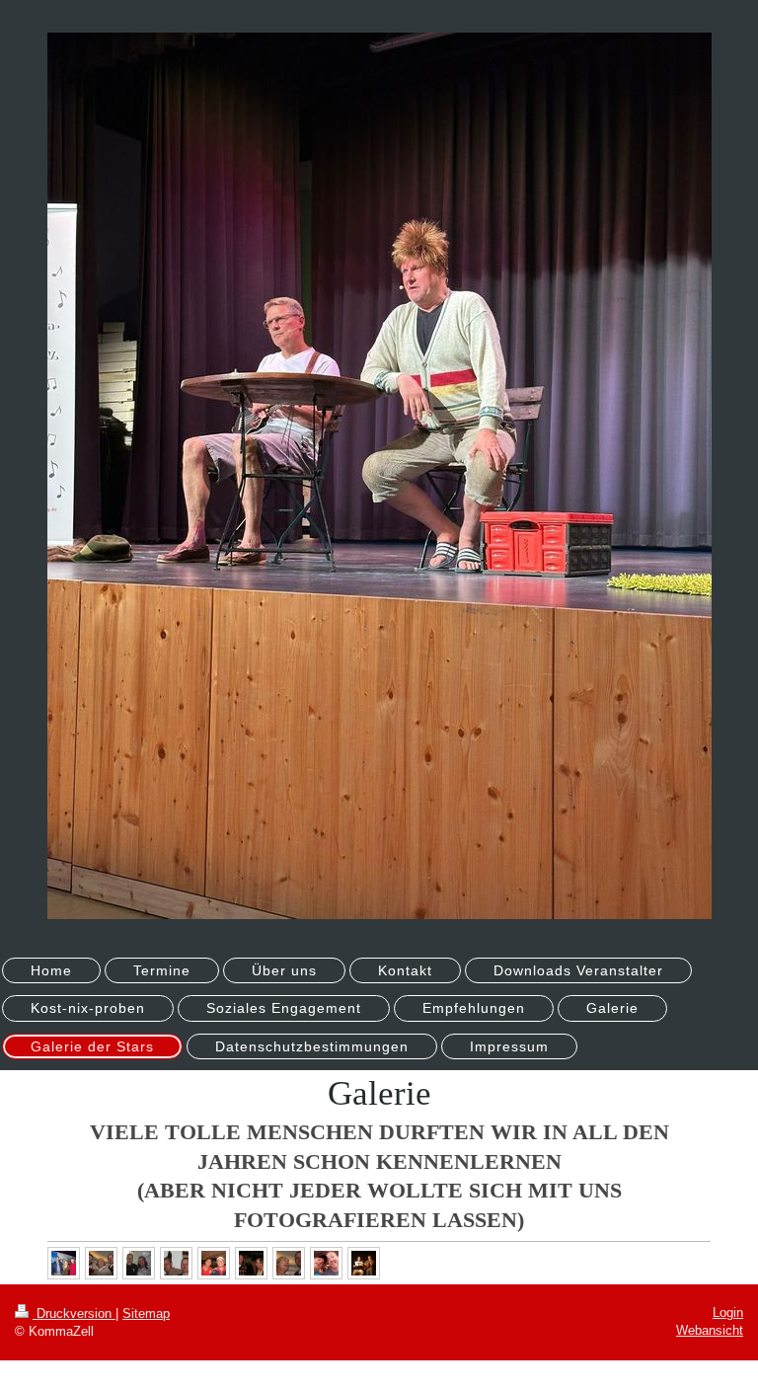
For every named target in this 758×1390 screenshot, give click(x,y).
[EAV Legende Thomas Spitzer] (138, 1263)
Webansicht (709, 1330)
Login (728, 1312)
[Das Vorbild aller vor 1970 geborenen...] (101, 1263)
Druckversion (74, 1313)
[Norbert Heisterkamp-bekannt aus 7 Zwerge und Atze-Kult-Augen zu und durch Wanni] (176, 1263)
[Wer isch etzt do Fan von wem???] (288, 1263)
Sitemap (146, 1313)
